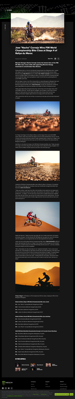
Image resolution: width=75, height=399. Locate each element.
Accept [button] (71, 394)
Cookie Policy (44, 394)
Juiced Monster (63, 389)
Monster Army (34, 389)
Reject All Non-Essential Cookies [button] (62, 394)
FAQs (46, 384)
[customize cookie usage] (8, 397)
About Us (33, 386)
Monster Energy (63, 386)
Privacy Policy (36, 394)
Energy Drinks (63, 384)
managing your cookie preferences (14, 395)
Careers (32, 384)
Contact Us (47, 386)
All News (9, 10)
